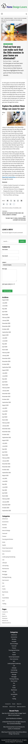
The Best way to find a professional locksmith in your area (16, 218)
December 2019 (6, 504)
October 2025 (5, 329)
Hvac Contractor (6, 551)
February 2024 (5, 387)
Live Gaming (5, 565)
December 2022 (6, 428)
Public (4, 589)
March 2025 (5, 349)
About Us (4, 616)
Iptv (3, 554)
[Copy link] (14, 204)
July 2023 (4, 408)
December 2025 (6, 323)
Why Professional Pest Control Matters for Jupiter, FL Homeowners (14, 728)
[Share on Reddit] (3, 204)
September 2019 (6, 510)
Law (3, 560)
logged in (10, 232)
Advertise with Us (6, 622)
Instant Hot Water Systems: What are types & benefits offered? (12, 213)
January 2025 (5, 355)
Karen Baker (8, 61)
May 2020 (4, 490)
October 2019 (5, 507)
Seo (3, 595)
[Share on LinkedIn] (14, 200)
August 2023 (5, 405)
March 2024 (5, 385)
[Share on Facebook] (7, 200)
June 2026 (4, 306)
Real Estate (5, 592)
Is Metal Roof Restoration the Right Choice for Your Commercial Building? (14, 722)
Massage (4, 571)
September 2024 (6, 367)
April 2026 (4, 311)
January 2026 (5, 320)
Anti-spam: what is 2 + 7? (8, 284)
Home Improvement (8, 44)
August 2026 (5, 300)
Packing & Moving (6, 577)
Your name (5, 249)
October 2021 (5, 469)
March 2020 (5, 496)
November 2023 (6, 396)
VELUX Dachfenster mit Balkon (14, 718)
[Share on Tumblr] (7, 204)
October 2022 (5, 434)
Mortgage (4, 574)
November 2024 (6, 361)
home (10, 208)
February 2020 (5, 499)
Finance (4, 536)
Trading (4, 603)
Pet (3, 583)
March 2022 (5, 455)
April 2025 (4, 347)
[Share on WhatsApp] (18, 200)
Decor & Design (6, 530)
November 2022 (6, 431)
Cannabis (4, 527)
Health (4, 545)
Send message (7, 291)
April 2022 (4, 452)
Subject (4, 262)
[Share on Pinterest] (21, 200)
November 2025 (6, 326)
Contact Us (5, 612)
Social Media (5, 598)
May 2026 (4, 309)
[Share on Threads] (10, 204)
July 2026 (4, 303)
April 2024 (4, 382)
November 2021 (6, 466)
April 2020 (4, 493)
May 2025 (4, 344)
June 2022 (4, 446)
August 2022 (5, 440)
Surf (3, 600)
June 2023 (4, 411)
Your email (5, 256)
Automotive (5, 522)
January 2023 (5, 426)
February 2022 (5, 458)
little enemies (15, 208)
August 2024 (5, 370)
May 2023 (4, 414)
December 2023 (6, 393)
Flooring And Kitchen (7, 539)
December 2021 (6, 464)
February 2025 (5, 352)
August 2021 (5, 475)
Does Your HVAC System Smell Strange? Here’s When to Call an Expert (14, 714)
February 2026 (5, 317)
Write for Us (5, 620)
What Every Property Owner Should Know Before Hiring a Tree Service (14, 733)
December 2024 (6, 358)
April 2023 (4, 417)
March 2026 (5, 314)
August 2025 (5, 335)
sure (20, 208)
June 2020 (4, 487)
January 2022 (5, 461)
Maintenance (5, 568)
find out (7, 208)
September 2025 (6, 332)
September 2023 (6, 402)
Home (3, 614)
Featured (4, 533)
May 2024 (4, 379)
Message (4, 268)
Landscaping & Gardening (8, 557)
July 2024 (4, 373)
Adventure (5, 519)
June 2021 (4, 481)
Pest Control (5, 580)
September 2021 (6, 472)
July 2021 (4, 478)
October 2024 (5, 364)
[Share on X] (11, 200)
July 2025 (4, 338)
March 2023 (5, 420)
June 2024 (4, 376)
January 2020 (5, 502)
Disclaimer (4, 618)
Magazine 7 (13, 741)
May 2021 (4, 484)
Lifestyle (4, 562)
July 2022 (4, 443)
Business (4, 524)
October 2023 (5, 399)
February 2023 (5, 423)
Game (3, 542)
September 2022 (6, 437)
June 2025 (4, 341)
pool (3, 586)
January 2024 (5, 390)
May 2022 (4, 449)
